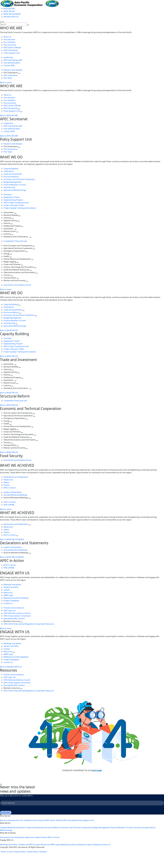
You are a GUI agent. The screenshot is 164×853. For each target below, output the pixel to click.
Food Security (9, 187)
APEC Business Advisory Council (17, 613)
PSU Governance (11, 75)
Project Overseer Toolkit (14, 205)
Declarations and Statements (16, 477)
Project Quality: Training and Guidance (20, 208)
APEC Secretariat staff (13, 60)
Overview (7, 194)
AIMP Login (8, 595)
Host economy (10, 45)
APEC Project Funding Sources (16, 202)
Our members (10, 42)
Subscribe (5, 813)
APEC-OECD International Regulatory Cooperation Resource (29, 624)
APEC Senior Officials (12, 47)
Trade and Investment (13, 174)
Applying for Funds (12, 197)
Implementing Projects (13, 200)
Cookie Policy (32, 851)
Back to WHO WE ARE (9, 115)
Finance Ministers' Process (15, 184)
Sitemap (42, 851)
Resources (8, 592)
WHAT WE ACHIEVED (12, 14)
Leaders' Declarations (13, 492)
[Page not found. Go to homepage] (82, 738)
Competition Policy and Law (15, 241)
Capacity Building (11, 168)
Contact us (8, 603)
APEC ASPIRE (9, 505)
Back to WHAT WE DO (9, 330)
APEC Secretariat (11, 50)
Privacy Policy (19, 851)
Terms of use (6, 851)
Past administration (12, 63)
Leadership (8, 57)
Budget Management (13, 182)
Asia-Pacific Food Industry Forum (17, 285)
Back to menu (6, 82)
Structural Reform (11, 176)
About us (7, 37)
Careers (7, 590)
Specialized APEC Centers (14, 618)
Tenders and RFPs (11, 587)
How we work (9, 39)
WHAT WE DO (9, 11)
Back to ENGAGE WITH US (11, 667)
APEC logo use (10, 610)
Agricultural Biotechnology (15, 190)
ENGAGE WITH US (11, 16)
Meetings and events (13, 584)
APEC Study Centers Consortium (17, 616)
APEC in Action (10, 488)
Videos (6, 482)
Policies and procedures (14, 608)
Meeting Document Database (16, 598)
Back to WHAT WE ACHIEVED (12, 539)
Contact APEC (9, 65)
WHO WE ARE (9, 8)
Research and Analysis (13, 70)
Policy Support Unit (12, 53)
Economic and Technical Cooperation (19, 179)
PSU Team (8, 78)
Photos (7, 485)
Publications (9, 171)
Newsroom (8, 479)
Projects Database (11, 600)
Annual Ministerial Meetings (15, 495)
